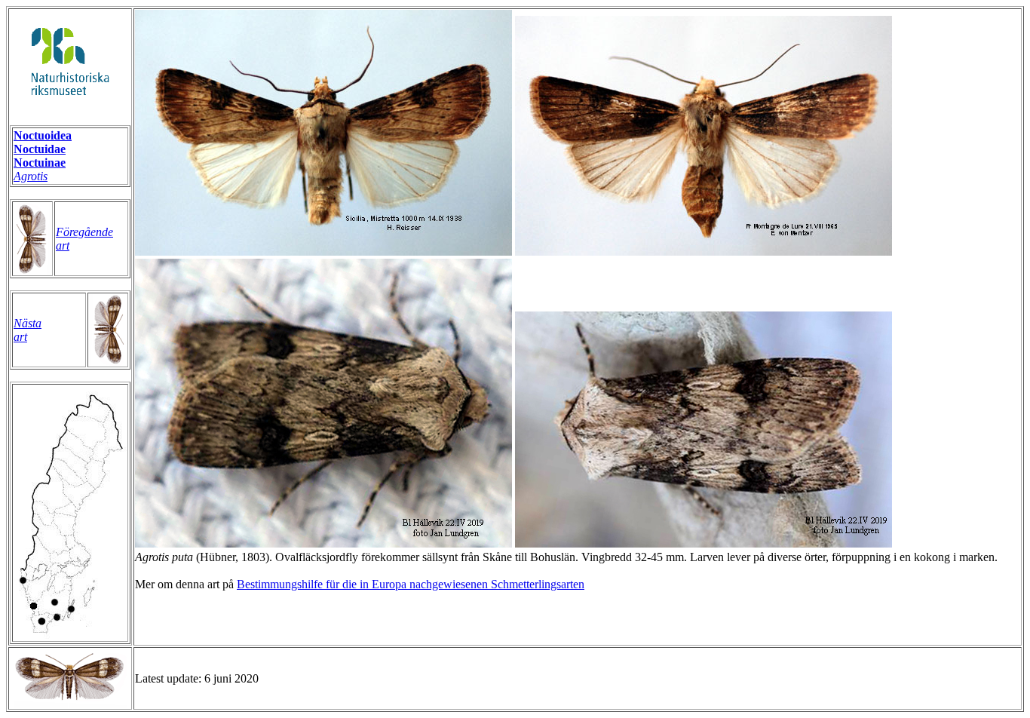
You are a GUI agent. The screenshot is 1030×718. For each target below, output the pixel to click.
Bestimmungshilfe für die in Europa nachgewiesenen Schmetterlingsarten (410, 584)
